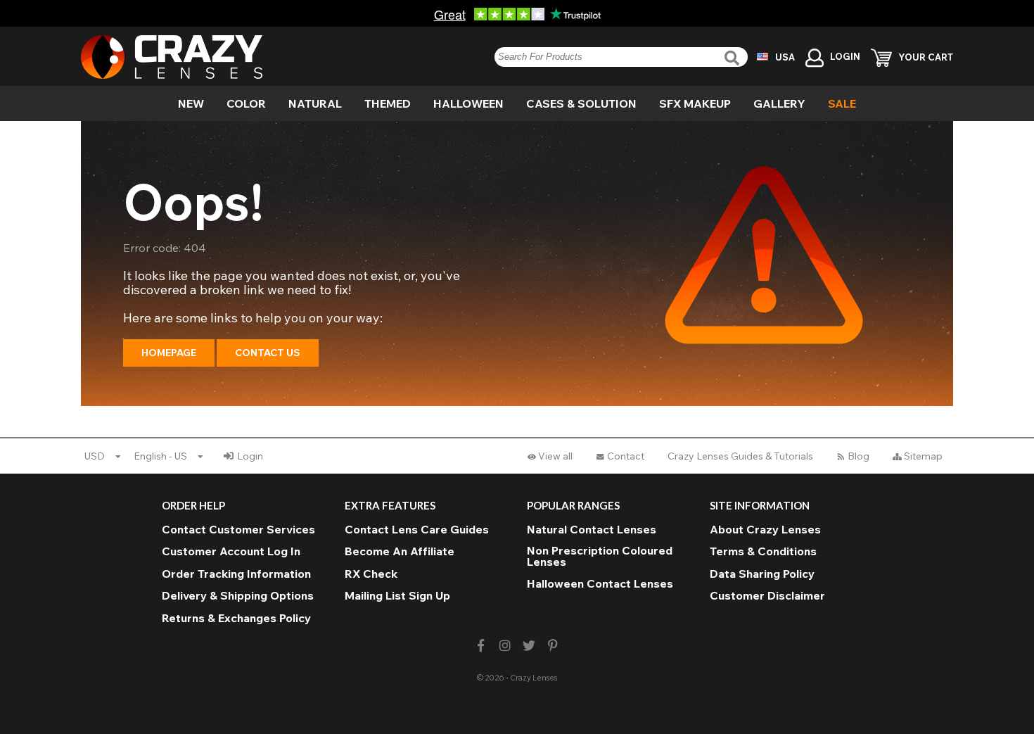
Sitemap (923, 456)
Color (246, 103)
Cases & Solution (581, 103)
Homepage (168, 352)
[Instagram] (504, 645)
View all (555, 456)
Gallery (779, 103)
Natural (315, 103)
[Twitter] (529, 645)
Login (250, 456)
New (191, 103)
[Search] (734, 58)
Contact (625, 456)
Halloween (468, 103)
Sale (842, 103)
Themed (387, 103)
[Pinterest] (553, 645)
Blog (858, 456)
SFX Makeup (695, 103)
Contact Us (267, 352)
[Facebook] (480, 645)
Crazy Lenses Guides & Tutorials (740, 456)
